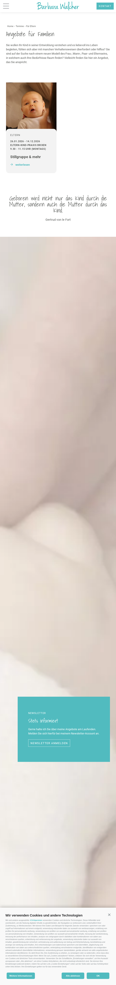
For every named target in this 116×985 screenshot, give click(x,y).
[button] (109, 914)
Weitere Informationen (20, 976)
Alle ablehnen (73, 976)
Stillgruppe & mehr (25, 157)
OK (98, 976)
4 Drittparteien (36, 920)
